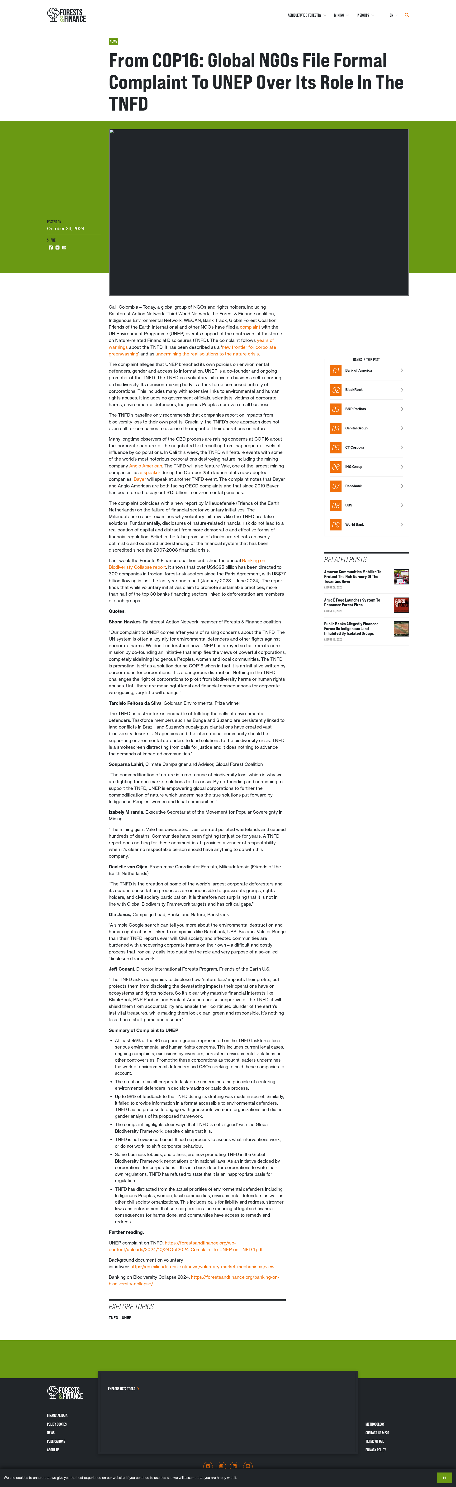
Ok (444, 1478)
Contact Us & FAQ (377, 1432)
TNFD (113, 1318)
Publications (56, 1441)
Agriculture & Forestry (304, 15)
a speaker (150, 472)
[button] (51, 247)
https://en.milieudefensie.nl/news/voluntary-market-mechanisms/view (202, 1266)
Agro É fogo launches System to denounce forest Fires (352, 602)
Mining (339, 15)
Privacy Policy (376, 1449)
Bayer (140, 479)
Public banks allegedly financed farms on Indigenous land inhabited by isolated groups (351, 628)
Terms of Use (375, 1441)
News (51, 1432)
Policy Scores (57, 1424)
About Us (53, 1449)
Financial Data (57, 1415)
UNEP (126, 1318)
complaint (250, 327)
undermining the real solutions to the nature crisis (207, 354)
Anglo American (145, 466)
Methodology (375, 1424)
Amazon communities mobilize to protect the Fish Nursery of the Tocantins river (352, 576)
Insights (363, 15)
